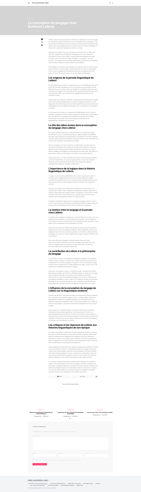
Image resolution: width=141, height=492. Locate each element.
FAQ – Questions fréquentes (37, 485)
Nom (34, 453)
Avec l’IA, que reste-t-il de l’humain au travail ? (100, 412)
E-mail (60, 453)
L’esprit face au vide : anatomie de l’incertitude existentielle (70, 413)
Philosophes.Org (38, 480)
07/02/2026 (104, 414)
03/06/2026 (45, 416)
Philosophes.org (40, 3)
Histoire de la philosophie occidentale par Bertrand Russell (41, 413)
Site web (87, 453)
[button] (112, 3)
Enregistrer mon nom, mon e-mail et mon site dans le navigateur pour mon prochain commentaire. (57, 460)
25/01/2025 (30, 30)
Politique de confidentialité (57, 483)
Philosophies (31, 18)
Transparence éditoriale (67, 485)
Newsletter (80, 485)
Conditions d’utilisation (74, 483)
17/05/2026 (75, 416)
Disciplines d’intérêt (53, 485)
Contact (98, 483)
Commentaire (36, 436)
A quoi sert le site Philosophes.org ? (38, 483)
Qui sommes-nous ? (88, 483)
